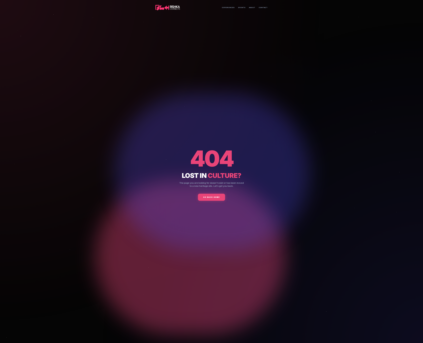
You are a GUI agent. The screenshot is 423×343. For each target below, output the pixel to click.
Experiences (228, 7)
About (252, 7)
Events (241, 7)
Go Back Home (211, 197)
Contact (263, 7)
